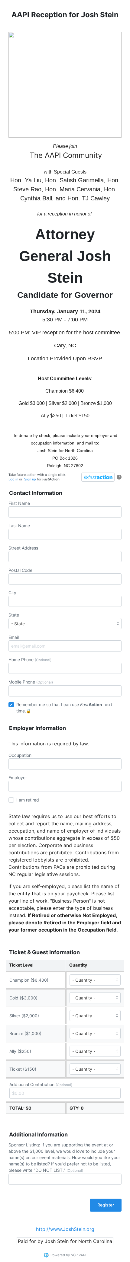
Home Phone (29, 659)
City (12, 592)
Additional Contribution (40, 1084)
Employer (17, 777)
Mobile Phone (30, 681)
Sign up (30, 479)
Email (13, 637)
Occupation (19, 755)
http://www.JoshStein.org (65, 1229)
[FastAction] (98, 477)
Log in (13, 479)
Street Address (23, 547)
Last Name (19, 525)
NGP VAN (78, 1255)
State (13, 614)
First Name (19, 503)
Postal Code (20, 570)
